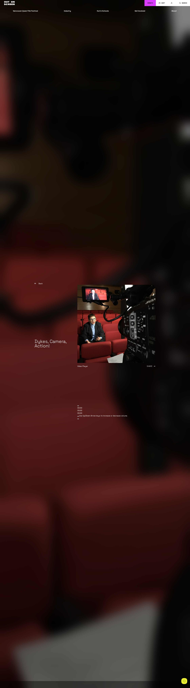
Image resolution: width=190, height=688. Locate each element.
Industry (67, 11)
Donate (150, 3)
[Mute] (78, 416)
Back (40, 283)
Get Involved (140, 11)
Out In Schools (103, 11)
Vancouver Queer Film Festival (25, 11)
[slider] (103, 416)
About (174, 11)
